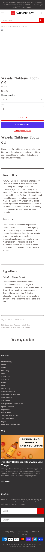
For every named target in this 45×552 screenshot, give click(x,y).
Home (3, 26)
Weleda (4, 86)
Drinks (3, 368)
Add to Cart (22, 118)
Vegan (3, 422)
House (3, 383)
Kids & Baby (26, 325)
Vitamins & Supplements (10, 425)
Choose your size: (8, 95)
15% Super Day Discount (10, 325)
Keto (3, 386)
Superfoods (5, 410)
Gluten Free (5, 377)
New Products (6, 398)
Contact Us (22, 534)
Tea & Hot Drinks (7, 419)
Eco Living (5, 371)
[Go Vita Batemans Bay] (23, 13)
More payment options (22, 131)
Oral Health (25, 328)
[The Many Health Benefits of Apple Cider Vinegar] (22, 447)
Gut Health (5, 380)
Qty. (2, 104)
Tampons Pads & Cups (9, 416)
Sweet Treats (6, 413)
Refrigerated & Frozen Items (12, 404)
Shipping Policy (8, 532)
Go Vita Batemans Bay (16, 544)
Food (3, 373)
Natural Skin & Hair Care (10, 328)
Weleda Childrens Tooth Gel (17, 26)
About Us (35, 532)
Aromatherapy (6, 361)
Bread (3, 365)
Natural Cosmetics (8, 392)
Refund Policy (23, 532)
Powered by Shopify (28, 546)
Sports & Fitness (7, 407)
